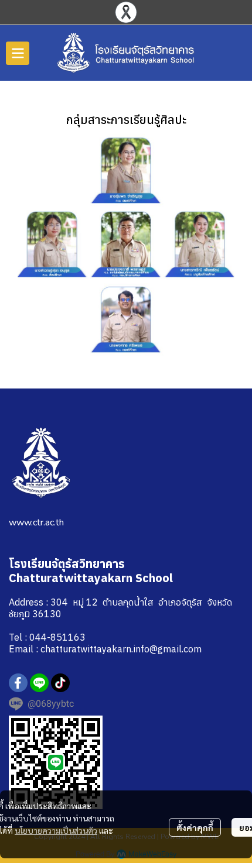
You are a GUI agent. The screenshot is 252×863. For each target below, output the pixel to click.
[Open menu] (17, 53)
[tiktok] (60, 682)
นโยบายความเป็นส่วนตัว (56, 830)
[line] (39, 682)
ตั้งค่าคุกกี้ (194, 827)
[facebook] (18, 682)
